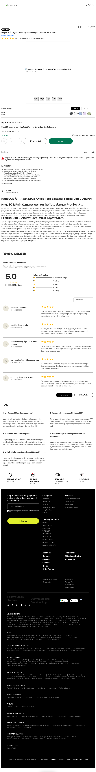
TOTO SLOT (46, 531)
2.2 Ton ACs (21, 622)
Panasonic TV (58, 635)
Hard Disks (27, 727)
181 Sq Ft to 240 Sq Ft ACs (16, 626)
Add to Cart (37, 141)
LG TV (40, 635)
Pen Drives (11, 727)
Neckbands (30, 688)
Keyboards (18, 725)
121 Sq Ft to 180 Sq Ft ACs (69, 624)
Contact (46, 563)
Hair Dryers (55, 697)
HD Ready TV (19, 649)
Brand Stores (69, 579)
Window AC (34, 660)
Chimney (33, 675)
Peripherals (79, 725)
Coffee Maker (52, 675)
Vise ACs (10, 617)
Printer (74, 737)
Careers (46, 556)
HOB (40, 677)
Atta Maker (11, 675)
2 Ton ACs (10, 622)
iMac (67, 737)
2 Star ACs (53, 622)
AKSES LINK (46, 528)
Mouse (9, 725)
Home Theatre (54, 650)
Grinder (72, 677)
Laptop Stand (67, 725)
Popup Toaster (37, 679)
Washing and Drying (59, 660)
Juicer (47, 677)
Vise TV (20, 635)
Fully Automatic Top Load (16, 662)
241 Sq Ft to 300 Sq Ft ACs (38, 626)
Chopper (42, 675)
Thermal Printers (52, 739)
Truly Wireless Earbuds (15, 688)
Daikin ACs (31, 617)
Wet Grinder (65, 679)
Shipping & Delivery (74, 556)
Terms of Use (69, 582)
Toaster (26, 679)
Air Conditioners (12, 660)
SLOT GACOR (46, 537)
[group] (75, 108)
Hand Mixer (32, 677)
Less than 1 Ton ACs (26, 620)
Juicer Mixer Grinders (60, 677)
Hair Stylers (29, 697)
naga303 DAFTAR (48, 542)
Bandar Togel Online (7, 35)
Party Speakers (47, 510)
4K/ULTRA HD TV (13, 637)
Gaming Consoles (13, 650)
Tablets (9, 707)
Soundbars (42, 650)
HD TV (35, 637)
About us (46, 553)
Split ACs (81, 619)
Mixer (73, 679)
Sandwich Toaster (51, 679)
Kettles (80, 677)
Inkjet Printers (12, 739)
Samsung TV (30, 635)
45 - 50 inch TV (12, 639)
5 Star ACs (11, 624)
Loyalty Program (70, 501)
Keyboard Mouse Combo (33, 725)
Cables (43, 716)
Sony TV (48, 635)
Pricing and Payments (49, 579)
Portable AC (45, 660)
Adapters (51, 716)
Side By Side (22, 665)
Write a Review (83, 395)
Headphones (41, 688)
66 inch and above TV (55, 639)
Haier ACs (59, 619)
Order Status (48, 569)
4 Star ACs (74, 622)
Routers (63, 739)
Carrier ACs (11, 619)
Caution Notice (69, 585)
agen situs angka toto (9, 213)
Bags (47, 725)
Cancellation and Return (72, 499)
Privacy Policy (69, 587)
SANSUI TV (11, 635)
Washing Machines (48, 507)
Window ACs (11, 620)
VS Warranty (69, 504)
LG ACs (40, 617)
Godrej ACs (61, 617)
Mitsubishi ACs (73, 617)
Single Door (64, 664)
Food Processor (74, 675)
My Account (70, 559)
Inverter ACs (36, 624)
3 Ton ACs (43, 622)
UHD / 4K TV (39, 649)
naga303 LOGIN (47, 539)
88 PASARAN (46, 534)
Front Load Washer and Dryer (17, 664)
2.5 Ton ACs (33, 622)
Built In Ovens (22, 675)
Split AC (24, 660)
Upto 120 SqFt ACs (50, 624)
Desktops (43, 737)
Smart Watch (11, 748)
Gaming (45, 513)
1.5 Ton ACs (61, 620)
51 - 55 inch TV (26, 639)
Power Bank (61, 716)
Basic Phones (32, 716)
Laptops (45, 504)
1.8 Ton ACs (73, 620)
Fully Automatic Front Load (58, 662)
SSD (19, 727)
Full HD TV (50, 649)
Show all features (6, 183)
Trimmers (10, 697)
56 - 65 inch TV (39, 639)
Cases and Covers (75, 716)
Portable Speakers (65, 688)
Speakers (65, 650)
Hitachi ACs (22, 619)
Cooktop (63, 675)
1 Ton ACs (39, 620)
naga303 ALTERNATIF (49, 545)
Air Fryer (10, 677)
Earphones (52, 688)
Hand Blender (21, 677)
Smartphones (12, 716)
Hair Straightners (42, 697)
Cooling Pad (56, 725)
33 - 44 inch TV (72, 637)
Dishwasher (41, 664)
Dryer (32, 664)
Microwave (11, 679)
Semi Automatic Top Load (37, 662)
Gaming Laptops (31, 737)
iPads (17, 707)
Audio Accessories (79, 649)
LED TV (9, 649)
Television (45, 499)
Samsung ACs (48, 619)
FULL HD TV (26, 637)
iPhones (22, 716)
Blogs (45, 566)
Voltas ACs (20, 617)
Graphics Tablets (28, 707)
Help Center (70, 553)
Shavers (19, 697)
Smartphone (46, 501)
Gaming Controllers (29, 650)
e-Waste (46, 559)
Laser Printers (25, 739)
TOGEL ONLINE (47, 525)
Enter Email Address (17, 506)
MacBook (19, 737)
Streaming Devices (63, 649)
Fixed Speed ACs (23, 624)
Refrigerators (52, 664)
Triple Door (11, 665)
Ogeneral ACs (70, 619)
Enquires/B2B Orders (71, 507)
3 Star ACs (64, 622)
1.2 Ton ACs (50, 620)
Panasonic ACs (34, 619)
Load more (64, 395)
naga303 (45, 522)
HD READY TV (45, 637)
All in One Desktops (55, 737)
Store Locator (46, 582)
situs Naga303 (30, 241)
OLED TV (69, 635)
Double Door (75, 664)
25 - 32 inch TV (58, 637)
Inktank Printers (38, 739)
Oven (19, 679)
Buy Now (61, 141)
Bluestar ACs (50, 617)
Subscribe (23, 521)
